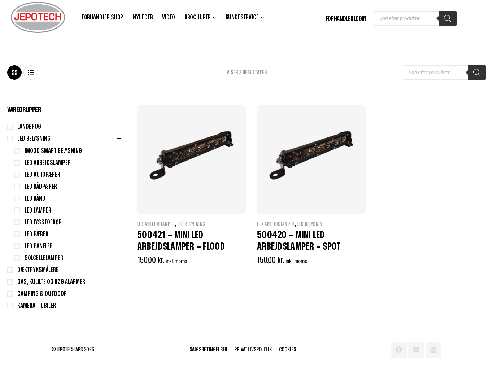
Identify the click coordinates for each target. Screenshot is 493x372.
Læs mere (224, 278)
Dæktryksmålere (37, 270)
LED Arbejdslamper (156, 224)
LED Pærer (36, 234)
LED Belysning (191, 224)
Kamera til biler (36, 306)
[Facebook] (399, 350)
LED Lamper (38, 210)
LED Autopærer (42, 175)
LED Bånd (35, 199)
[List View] (30, 72)
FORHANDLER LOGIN (346, 19)
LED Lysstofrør (43, 222)
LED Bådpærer (41, 187)
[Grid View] (14, 72)
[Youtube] (416, 350)
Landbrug (29, 127)
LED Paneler (39, 246)
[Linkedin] (433, 350)
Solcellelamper (44, 258)
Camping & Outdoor (42, 294)
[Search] (448, 18)
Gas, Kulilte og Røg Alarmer (51, 282)
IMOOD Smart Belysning (53, 151)
